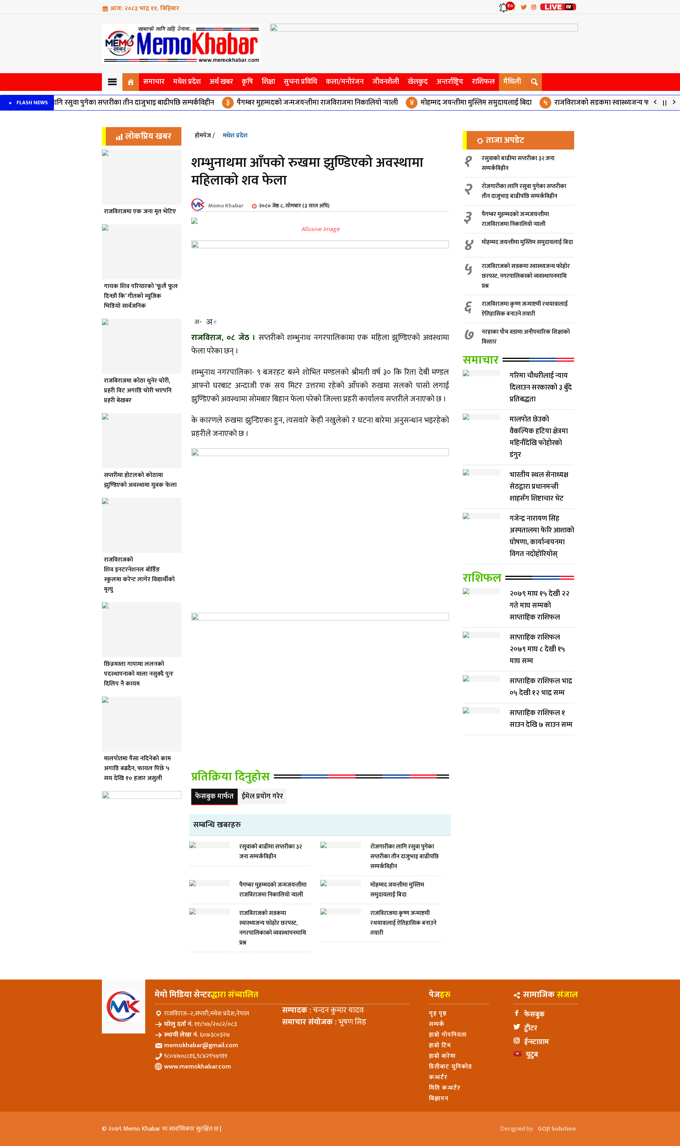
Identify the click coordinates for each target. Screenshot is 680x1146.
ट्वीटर (530, 1028)
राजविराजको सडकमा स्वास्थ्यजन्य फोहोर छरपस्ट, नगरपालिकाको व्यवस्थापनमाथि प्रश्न (526, 276)
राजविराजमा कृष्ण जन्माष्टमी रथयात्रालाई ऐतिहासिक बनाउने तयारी (525, 309)
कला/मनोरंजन (345, 82)
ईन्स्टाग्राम (536, 1042)
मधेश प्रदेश (187, 82)
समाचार (153, 82)
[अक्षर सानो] (198, 321)
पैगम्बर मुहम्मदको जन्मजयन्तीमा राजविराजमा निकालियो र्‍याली (291, 103)
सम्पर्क (437, 1024)
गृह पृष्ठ (438, 1013)
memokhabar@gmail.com (201, 1045)
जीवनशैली (385, 82)
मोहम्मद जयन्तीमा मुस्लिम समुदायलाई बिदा (449, 103)
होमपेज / (205, 135)
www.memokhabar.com (197, 1066)
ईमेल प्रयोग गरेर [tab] (262, 796)
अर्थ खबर (221, 82)
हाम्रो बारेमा (442, 1056)
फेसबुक (534, 1014)
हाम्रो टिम (440, 1045)
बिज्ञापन (439, 1098)
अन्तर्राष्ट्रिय (449, 82)
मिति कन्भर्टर (444, 1088)
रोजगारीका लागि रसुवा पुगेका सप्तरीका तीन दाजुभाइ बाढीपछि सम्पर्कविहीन (524, 191)
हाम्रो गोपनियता (448, 1035)
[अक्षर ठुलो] (211, 321)
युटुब (532, 1055)
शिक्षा (268, 82)
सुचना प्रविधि (300, 82)
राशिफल (483, 82)
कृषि (247, 82)
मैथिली (512, 82)
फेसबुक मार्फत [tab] (214, 796)
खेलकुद (418, 82)
